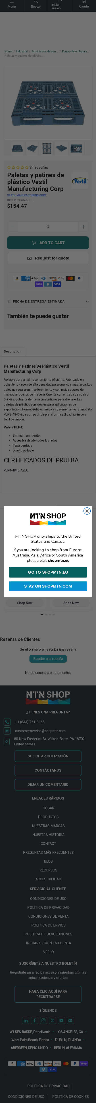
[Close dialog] (87, 511)
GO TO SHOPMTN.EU (48, 572)
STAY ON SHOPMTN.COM (48, 586)
